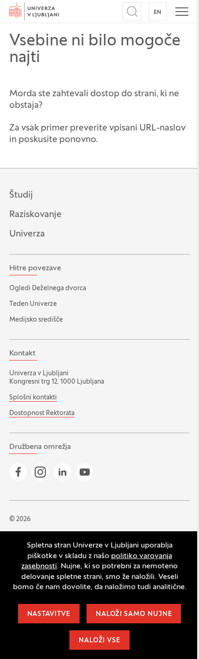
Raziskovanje (35, 215)
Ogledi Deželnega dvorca (47, 289)
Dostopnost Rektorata (42, 413)
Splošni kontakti (33, 398)
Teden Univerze (33, 304)
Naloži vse (99, 641)
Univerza (27, 234)
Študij (21, 195)
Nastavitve (48, 614)
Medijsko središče (36, 320)
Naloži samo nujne (134, 614)
